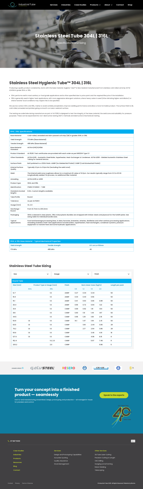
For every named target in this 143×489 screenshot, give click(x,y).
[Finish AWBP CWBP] (112, 274)
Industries (17, 454)
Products (17, 458)
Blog (15, 466)
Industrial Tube (22, 4)
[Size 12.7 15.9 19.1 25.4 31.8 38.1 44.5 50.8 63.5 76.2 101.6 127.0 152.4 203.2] (31, 274)
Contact (16, 470)
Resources (17, 462)
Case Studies (18, 451)
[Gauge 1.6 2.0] (71, 274)
